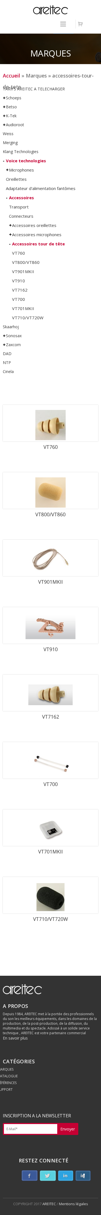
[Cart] (80, 24)
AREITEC (49, 1203)
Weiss (8, 133)
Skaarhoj (11, 326)
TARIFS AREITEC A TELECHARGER (34, 89)
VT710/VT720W (27, 317)
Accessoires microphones (36, 234)
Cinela (8, 371)
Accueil (11, 75)
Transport (19, 207)
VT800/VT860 (26, 262)
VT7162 (19, 290)
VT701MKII (23, 308)
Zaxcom (13, 344)
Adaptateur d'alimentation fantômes (40, 188)
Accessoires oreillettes (34, 225)
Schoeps (13, 97)
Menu (63, 27)
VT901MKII (23, 271)
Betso (11, 106)
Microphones (21, 170)
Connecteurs (21, 216)
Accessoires (21, 197)
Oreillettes (16, 179)
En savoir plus (15, 1038)
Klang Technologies (20, 151)
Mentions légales (73, 1203)
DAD (7, 353)
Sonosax (14, 335)
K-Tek (11, 115)
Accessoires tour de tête (38, 244)
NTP (7, 362)
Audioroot (15, 124)
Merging (10, 142)
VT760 (18, 253)
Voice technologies (26, 160)
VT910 (18, 280)
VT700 (18, 299)
